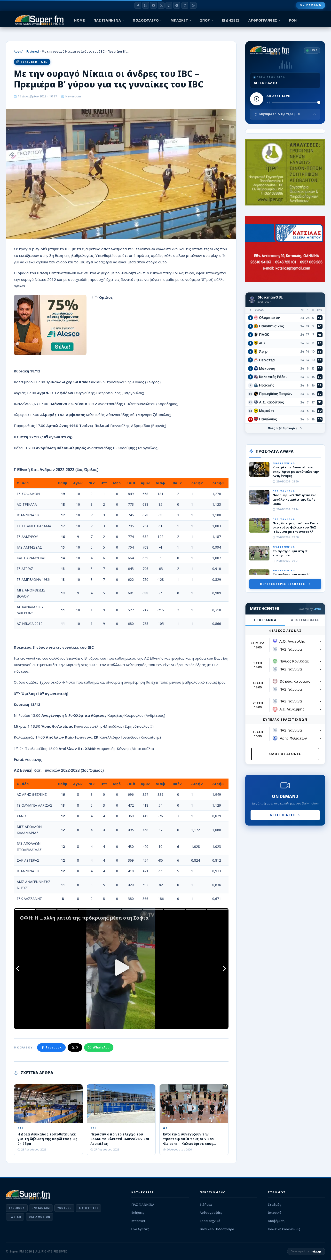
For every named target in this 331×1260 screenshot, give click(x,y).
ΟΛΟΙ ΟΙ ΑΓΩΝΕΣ (285, 754)
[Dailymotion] (176, 5)
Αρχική (19, 51)
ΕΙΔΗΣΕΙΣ (231, 20)
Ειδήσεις (137, 1212)
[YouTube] (153, 5)
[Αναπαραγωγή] (256, 98)
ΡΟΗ (293, 20)
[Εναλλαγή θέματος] (193, 5)
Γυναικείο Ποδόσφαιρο (217, 1229)
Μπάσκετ (138, 1221)
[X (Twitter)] (161, 5)
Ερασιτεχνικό (210, 1221)
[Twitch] (169, 5)
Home (79, 20)
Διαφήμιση (276, 1221)
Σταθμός (274, 1204)
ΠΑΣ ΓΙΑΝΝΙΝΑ (107, 20)
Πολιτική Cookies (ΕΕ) (284, 1229)
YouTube (64, 1208)
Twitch (15, 1217)
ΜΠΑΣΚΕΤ (179, 20)
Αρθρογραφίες (211, 1212)
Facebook (54, 1047)
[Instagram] (145, 5)
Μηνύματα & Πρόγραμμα (279, 114)
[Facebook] (137, 5)
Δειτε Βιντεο (283, 815)
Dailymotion (39, 1217)
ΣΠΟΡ (205, 20)
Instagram (41, 1208)
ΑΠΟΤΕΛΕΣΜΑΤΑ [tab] (305, 620)
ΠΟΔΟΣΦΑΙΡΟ (146, 20)
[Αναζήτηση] (184, 5)
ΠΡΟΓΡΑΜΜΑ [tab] (265, 620)
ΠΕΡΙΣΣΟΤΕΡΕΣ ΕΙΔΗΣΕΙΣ (282, 584)
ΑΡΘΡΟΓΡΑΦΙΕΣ (262, 20)
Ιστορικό (274, 1212)
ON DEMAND (310, 5)
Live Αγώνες (140, 1229)
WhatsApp (101, 1047)
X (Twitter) (88, 1208)
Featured (32, 51)
